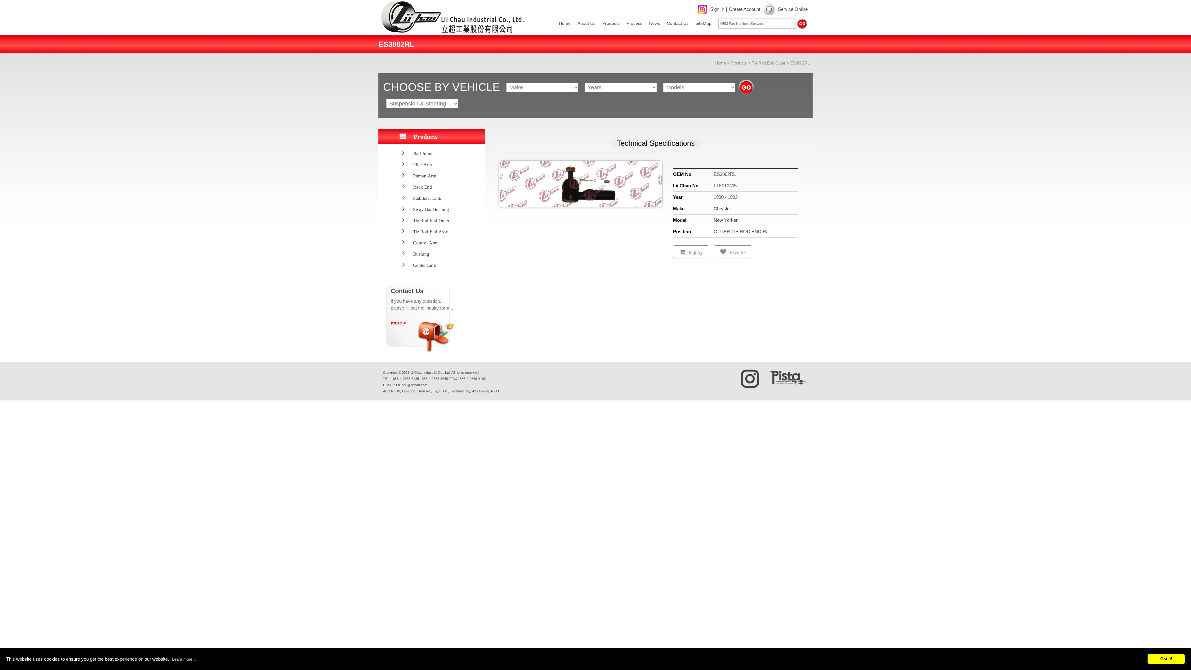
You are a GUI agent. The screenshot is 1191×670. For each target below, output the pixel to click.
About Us (587, 23)
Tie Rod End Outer (768, 63)
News (654, 23)
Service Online (793, 9)
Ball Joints (423, 153)
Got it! (1166, 659)
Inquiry (696, 252)
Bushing (421, 254)
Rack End (422, 187)
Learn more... (184, 659)
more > (398, 322)
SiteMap (703, 23)
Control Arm (425, 242)
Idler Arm (422, 164)
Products (611, 23)
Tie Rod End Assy (430, 231)
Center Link (424, 265)
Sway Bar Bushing (431, 209)
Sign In (717, 9)
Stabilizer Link (427, 198)
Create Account (744, 9)
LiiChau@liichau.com (411, 385)
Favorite (737, 252)
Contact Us (678, 23)
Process (634, 23)
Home (565, 23)
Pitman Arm (424, 175)
